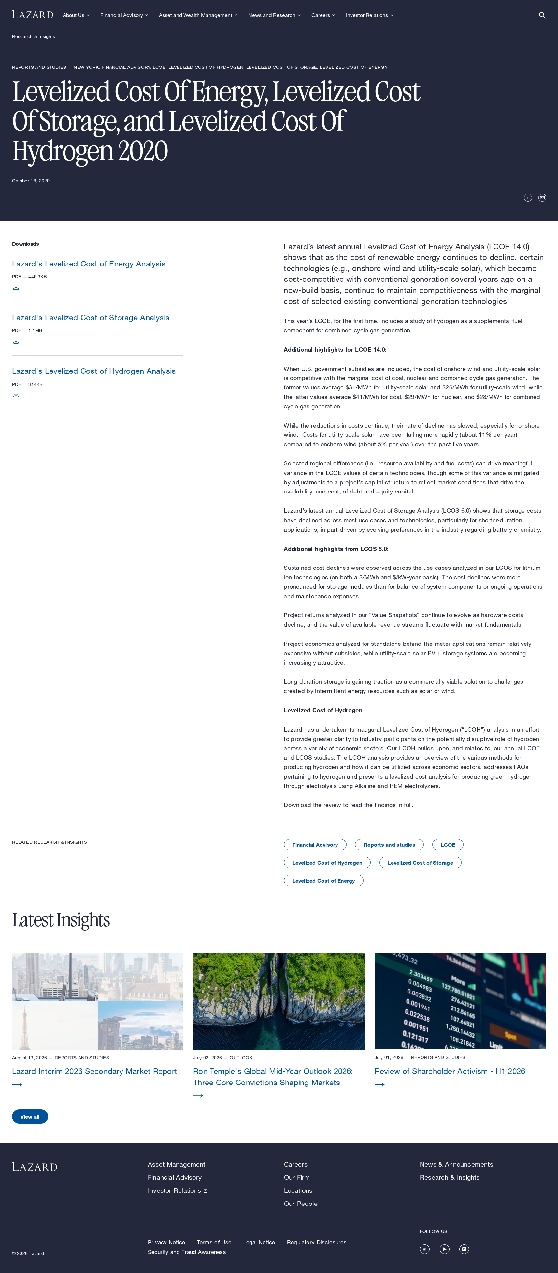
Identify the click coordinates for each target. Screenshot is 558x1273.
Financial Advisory (315, 844)
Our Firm (297, 1177)
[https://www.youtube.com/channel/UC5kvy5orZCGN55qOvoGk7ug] (445, 1249)
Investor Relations (174, 1190)
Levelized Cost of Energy (324, 880)
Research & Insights (33, 36)
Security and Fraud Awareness (187, 1252)
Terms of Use (214, 1242)
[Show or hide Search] (542, 15)
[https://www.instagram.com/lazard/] (464, 1249)
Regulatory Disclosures (317, 1242)
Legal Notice (259, 1242)
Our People (301, 1203)
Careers (296, 1164)
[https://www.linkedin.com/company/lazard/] (425, 1249)
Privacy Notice (166, 1242)
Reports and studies (389, 844)
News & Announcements (456, 1164)
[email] (542, 198)
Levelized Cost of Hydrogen (327, 862)
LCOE (448, 844)
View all (30, 1117)
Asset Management (177, 1164)
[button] (98, 1026)
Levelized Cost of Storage (420, 862)
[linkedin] (528, 198)
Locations (298, 1190)
